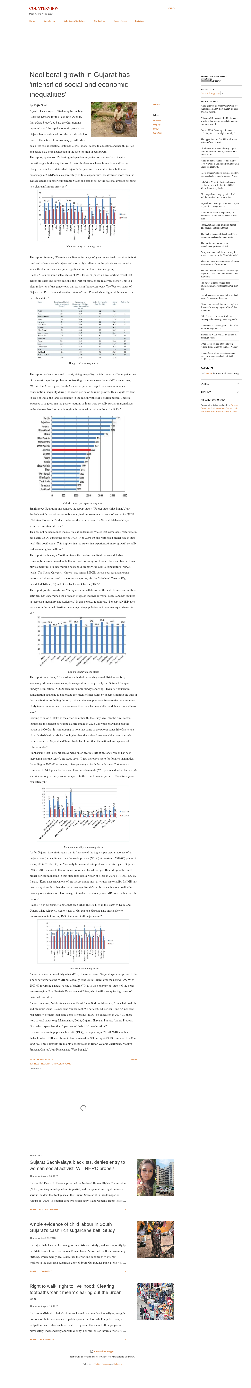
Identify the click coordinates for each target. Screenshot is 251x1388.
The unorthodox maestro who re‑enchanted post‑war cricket (214, 244)
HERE (209, 373)
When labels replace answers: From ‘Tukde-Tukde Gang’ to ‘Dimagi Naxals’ (219, 345)
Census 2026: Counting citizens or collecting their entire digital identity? (218, 131)
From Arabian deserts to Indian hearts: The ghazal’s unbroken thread (218, 226)
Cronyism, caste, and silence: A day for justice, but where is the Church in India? (219, 254)
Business (157, 120)
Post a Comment (48, 1209)
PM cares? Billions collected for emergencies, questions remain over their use (219, 285)
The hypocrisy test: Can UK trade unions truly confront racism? (219, 141)
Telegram (118, 1364)
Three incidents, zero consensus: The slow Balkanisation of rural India (220, 263)
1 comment (45, 1271)
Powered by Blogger (104, 1351)
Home (32, 21)
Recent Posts (120, 21)
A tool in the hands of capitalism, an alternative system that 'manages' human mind (219, 215)
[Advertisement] (102, 46)
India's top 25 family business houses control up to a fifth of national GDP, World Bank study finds (218, 185)
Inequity (156, 124)
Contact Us (99, 21)
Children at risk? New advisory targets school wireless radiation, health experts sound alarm (219, 151)
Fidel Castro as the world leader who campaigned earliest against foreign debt (219, 318)
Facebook (106, 1364)
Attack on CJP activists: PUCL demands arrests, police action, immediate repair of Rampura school (219, 120)
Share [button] (156, 104)
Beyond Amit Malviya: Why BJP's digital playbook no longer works (220, 205)
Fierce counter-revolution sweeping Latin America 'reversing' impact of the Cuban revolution (219, 307)
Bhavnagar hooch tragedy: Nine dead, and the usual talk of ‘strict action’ (218, 196)
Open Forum (49, 21)
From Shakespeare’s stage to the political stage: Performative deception (219, 296)
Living (155, 128)
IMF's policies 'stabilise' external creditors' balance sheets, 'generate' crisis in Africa (220, 174)
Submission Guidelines (75, 21)
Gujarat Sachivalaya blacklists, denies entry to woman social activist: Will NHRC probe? (218, 355)
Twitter (98, 1364)
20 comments (46, 1339)
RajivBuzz (139, 21)
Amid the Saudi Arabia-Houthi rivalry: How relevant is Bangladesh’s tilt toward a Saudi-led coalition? (220, 163)
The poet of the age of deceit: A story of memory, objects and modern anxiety (219, 235)
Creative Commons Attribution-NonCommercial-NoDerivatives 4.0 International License (219, 408)
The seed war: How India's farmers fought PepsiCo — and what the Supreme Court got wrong (220, 273)
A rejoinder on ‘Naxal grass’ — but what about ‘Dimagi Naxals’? (219, 327)
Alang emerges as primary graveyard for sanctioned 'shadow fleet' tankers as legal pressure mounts (219, 108)
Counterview (43, 8)
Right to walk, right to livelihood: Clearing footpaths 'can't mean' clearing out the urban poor (76, 1292)
